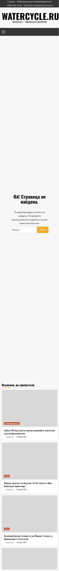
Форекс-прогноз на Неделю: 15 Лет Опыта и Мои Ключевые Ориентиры (28, 484)
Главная (11, 1)
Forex (7, 476)
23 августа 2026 (21, 437)
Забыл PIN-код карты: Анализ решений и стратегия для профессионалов (29, 432)
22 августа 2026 (21, 489)
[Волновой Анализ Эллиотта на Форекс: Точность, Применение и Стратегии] (29, 513)
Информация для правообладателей (34, 1)
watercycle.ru (30, 16)
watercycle (10, 437)
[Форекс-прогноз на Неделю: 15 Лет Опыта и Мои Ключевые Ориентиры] (29, 461)
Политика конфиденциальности (38, 5)
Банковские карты (12, 423)
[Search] (54, 31)
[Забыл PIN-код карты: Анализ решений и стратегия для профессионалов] (29, 408)
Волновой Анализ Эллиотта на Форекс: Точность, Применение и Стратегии (28, 537)
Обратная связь (14, 5)
